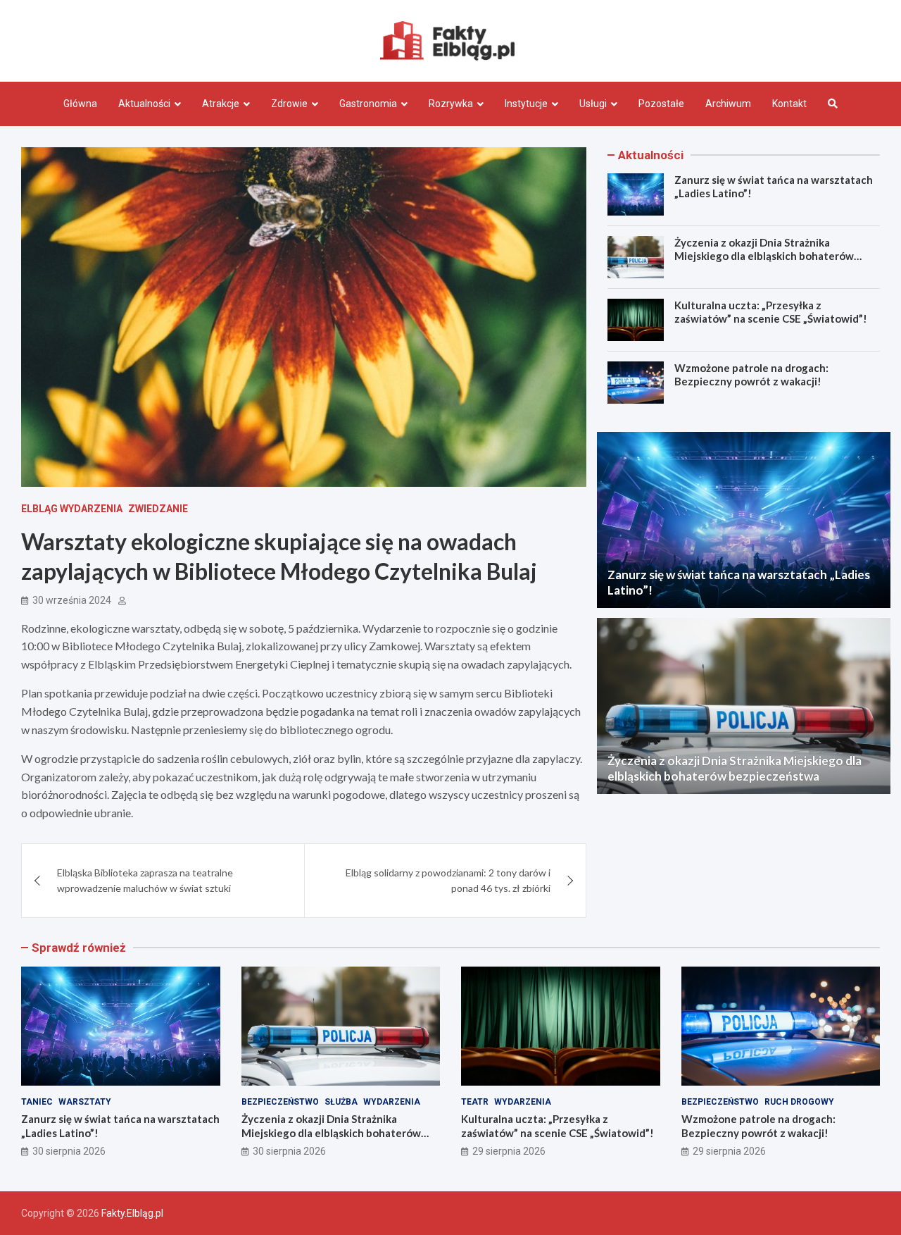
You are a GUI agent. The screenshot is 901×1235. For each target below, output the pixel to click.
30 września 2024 (71, 600)
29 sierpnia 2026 (509, 1151)
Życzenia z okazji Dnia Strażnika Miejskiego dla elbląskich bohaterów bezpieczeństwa (764, 256)
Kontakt (789, 103)
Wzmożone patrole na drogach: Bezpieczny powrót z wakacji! (751, 374)
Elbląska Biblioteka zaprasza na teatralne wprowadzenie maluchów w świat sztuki (145, 880)
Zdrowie (289, 103)
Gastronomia (368, 103)
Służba (341, 1102)
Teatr (475, 1102)
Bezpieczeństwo (280, 1102)
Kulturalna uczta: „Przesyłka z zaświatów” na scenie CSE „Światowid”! (770, 312)
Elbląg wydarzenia (71, 508)
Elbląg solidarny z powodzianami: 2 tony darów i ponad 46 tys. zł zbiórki (448, 880)
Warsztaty (84, 1102)
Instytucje (526, 103)
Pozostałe (661, 103)
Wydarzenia (391, 1102)
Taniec (37, 1102)
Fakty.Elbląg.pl (132, 1213)
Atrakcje (220, 103)
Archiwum (728, 103)
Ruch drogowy (799, 1102)
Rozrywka (451, 103)
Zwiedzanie (158, 508)
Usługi (593, 103)
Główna (80, 103)
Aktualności (144, 103)
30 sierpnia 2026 (69, 1151)
